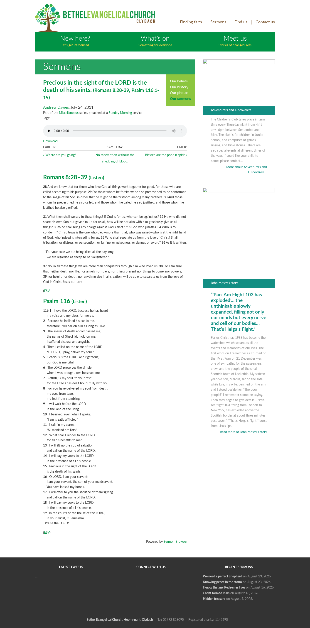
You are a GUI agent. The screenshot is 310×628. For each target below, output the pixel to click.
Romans (102, 90)
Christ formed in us (216, 593)
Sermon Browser (175, 541)
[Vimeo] (158, 581)
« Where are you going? (59, 155)
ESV (47, 291)
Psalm (137, 90)
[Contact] (150, 598)
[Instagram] (174, 581)
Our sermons (180, 99)
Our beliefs (179, 81)
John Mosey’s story (224, 283)
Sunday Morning (120, 113)
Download (50, 141)
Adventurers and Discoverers (231, 110)
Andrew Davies (56, 107)
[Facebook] (125, 581)
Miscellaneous (69, 113)
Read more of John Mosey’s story (243, 432)
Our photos (179, 93)
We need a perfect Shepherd (222, 576)
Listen (96, 177)
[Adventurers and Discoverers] (239, 63)
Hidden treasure (214, 599)
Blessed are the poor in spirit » (166, 155)
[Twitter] (142, 581)
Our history (179, 87)
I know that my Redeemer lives (224, 587)
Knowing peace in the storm (222, 582)
